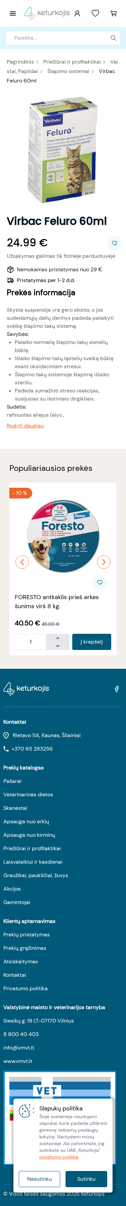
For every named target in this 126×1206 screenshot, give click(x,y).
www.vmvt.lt (17, 1061)
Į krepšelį (92, 641)
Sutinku (86, 1178)
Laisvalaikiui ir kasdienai (32, 861)
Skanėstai (15, 808)
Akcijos (12, 888)
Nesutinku (39, 1178)
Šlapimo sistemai (68, 71)
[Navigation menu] (12, 13)
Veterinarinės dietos (28, 794)
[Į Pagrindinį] (47, 13)
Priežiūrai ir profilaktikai (72, 61)
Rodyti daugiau (25, 425)
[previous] (22, 562)
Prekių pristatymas (26, 934)
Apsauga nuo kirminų (29, 834)
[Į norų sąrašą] (95, 13)
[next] (104, 562)
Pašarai (12, 781)
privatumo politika (58, 1157)
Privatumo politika (25, 988)
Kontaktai (14, 974)
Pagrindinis (20, 61)
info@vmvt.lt (18, 1047)
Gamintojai (16, 902)
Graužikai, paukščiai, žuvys (35, 875)
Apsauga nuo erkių (26, 821)
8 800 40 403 (21, 1034)
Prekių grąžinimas (24, 948)
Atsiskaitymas (20, 961)
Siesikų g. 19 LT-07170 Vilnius (38, 1020)
